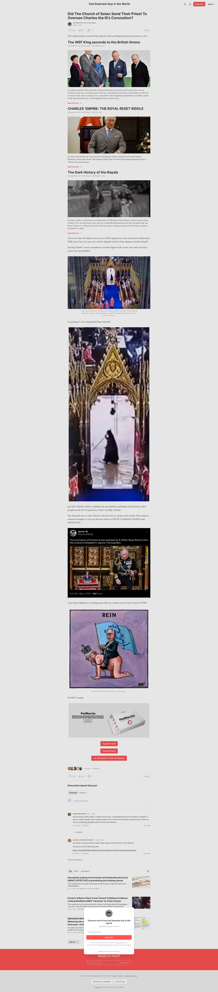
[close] (131, 910)
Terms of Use (120, 943)
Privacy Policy (126, 945)
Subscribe (109, 937)
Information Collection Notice (108, 945)
